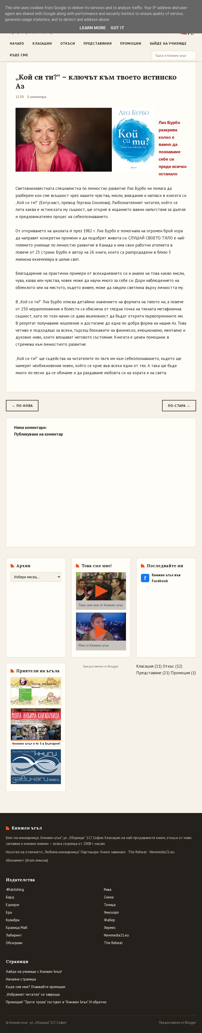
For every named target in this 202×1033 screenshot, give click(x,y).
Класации (42, 43)
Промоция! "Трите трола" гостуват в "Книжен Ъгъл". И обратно (56, 1002)
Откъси (67, 43)
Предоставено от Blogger (177, 1022)
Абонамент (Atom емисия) (27, 860)
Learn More (93, 27)
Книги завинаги (113, 852)
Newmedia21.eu (162, 852)
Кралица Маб (16, 927)
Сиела (109, 897)
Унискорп (111, 912)
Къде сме (19, 55)
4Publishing (15, 889)
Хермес (110, 927)
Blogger (113, 666)
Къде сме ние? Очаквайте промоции (35, 986)
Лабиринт (14, 935)
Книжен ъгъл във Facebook (162, 578)
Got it (117, 27)
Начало (17, 43)
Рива (107, 889)
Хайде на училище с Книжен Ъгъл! (34, 971)
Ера (9, 912)
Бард (10, 897)
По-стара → (179, 405)
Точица (110, 904)
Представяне (148, 672)
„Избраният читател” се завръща (33, 994)
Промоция (180, 672)
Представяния (98, 43)
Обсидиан (14, 942)
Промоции (130, 43)
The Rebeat (137, 852)
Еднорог (12, 904)
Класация (144, 666)
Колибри (12, 920)
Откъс (168, 666)
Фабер (109, 920)
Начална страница (21, 979)
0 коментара (36, 97)
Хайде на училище (168, 43)
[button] (101, 591)
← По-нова (22, 405)
